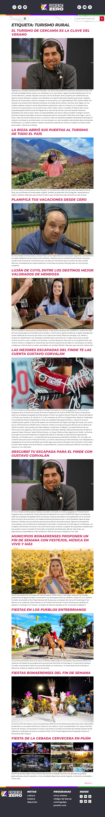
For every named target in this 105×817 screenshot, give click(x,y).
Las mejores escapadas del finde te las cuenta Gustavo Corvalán (51, 352)
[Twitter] (20, 7)
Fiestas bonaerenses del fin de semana (50, 673)
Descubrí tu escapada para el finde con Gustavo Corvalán (51, 454)
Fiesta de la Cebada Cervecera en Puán (51, 738)
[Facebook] (25, 7)
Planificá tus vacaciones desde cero (49, 200)
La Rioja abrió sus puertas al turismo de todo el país (49, 132)
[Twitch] (79, 7)
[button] (25, 19)
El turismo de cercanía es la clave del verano (50, 32)
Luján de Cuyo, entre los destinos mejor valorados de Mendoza (52, 272)
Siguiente (89, 783)
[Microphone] (90, 7)
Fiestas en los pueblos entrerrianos (48, 610)
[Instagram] (14, 7)
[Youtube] (85, 7)
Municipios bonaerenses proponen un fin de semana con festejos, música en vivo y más (50, 540)
